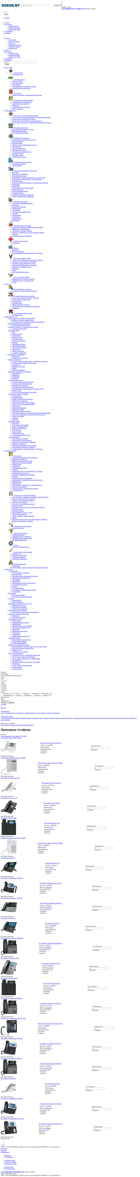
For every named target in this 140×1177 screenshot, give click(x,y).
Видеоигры (14, 718)
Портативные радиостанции (10, 725)
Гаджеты (20, 718)
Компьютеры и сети (14, 45)
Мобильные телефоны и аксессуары (35, 718)
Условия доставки (14, 28)
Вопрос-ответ (9, 1167)
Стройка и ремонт (14, 46)
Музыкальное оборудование (56, 718)
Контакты (8, 33)
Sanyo (44, 767)
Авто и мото (12, 40)
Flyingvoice (50, 968)
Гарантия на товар (14, 29)
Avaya (50, 807)
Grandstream (48, 887)
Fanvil (47, 747)
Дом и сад (11, 43)
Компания (4, 1148)
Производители (10, 1168)
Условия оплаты (13, 26)
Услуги (7, 23)
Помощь (3, 1150)
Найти (7, 64)
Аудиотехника (5, 718)
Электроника (12, 48)
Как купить (8, 24)
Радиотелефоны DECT (26, 725)
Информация (5, 1152)
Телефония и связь (105, 718)
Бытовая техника (13, 41)
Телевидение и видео (92, 718)
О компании (9, 31)
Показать (4, 702)
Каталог (7, 18)
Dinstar (51, 827)
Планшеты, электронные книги (75, 718)
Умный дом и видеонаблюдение (121, 718)
